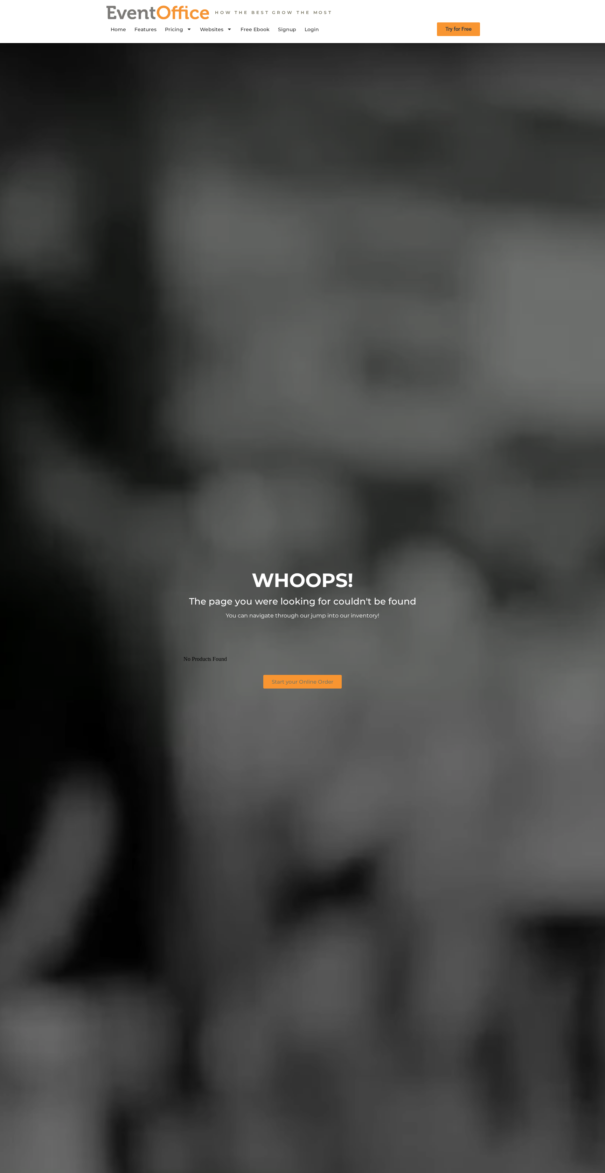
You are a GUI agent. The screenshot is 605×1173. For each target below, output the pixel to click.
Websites (211, 29)
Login (312, 29)
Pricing (174, 29)
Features (145, 29)
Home (118, 29)
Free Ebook (255, 29)
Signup (287, 29)
